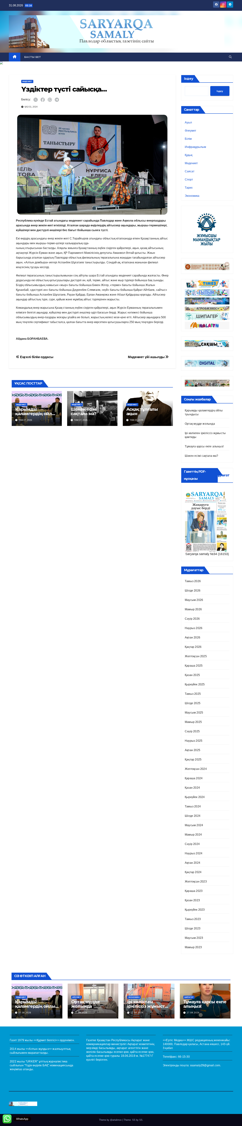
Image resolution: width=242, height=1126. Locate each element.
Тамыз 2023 (193, 919)
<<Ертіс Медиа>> (174, 1040)
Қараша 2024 (193, 778)
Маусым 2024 (194, 825)
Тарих (189, 187)
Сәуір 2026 (192, 618)
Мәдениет (27, 81)
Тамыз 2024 (193, 806)
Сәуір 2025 (192, 731)
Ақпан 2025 (192, 750)
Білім (188, 138)
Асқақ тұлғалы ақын (142, 411)
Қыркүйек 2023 (195, 909)
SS (140, 1120)
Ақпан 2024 (192, 862)
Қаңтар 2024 (193, 872)
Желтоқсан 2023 (196, 881)
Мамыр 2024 (193, 834)
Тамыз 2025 (193, 693)
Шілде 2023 (192, 928)
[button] (230, 56)
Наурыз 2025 (193, 740)
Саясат (189, 171)
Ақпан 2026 (192, 637)
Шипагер (188, 997)
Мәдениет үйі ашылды (146, 357)
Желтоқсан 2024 (196, 768)
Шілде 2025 (192, 703)
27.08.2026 (24, 1012)
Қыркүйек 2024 (195, 797)
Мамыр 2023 (193, 947)
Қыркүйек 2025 (195, 684)
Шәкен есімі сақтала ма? (84, 411)
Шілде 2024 (192, 815)
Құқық (188, 155)
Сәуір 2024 (192, 843)
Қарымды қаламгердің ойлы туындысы (35, 414)
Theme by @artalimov (110, 1120)
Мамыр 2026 (193, 609)
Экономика (192, 195)
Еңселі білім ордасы (36, 357)
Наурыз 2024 (193, 853)
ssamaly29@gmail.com (205, 1065)
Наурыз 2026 (193, 628)
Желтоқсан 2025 (196, 656)
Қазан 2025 (192, 675)
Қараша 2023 (193, 890)
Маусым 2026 (194, 599)
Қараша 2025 (193, 665)
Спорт (189, 179)
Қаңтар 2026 (193, 646)
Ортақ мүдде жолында (200, 423)
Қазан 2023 (192, 900)
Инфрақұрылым (195, 146)
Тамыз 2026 (193, 581)
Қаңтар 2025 (193, 759)
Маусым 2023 (194, 937)
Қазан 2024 (192, 787)
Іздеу (188, 79)
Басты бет (32, 57)
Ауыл (188, 122)
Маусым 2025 (194, 712)
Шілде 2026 (192, 590)
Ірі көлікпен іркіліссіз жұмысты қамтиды (147, 1006)
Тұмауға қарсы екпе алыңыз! (204, 446)
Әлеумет (190, 130)
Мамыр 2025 (193, 721)
